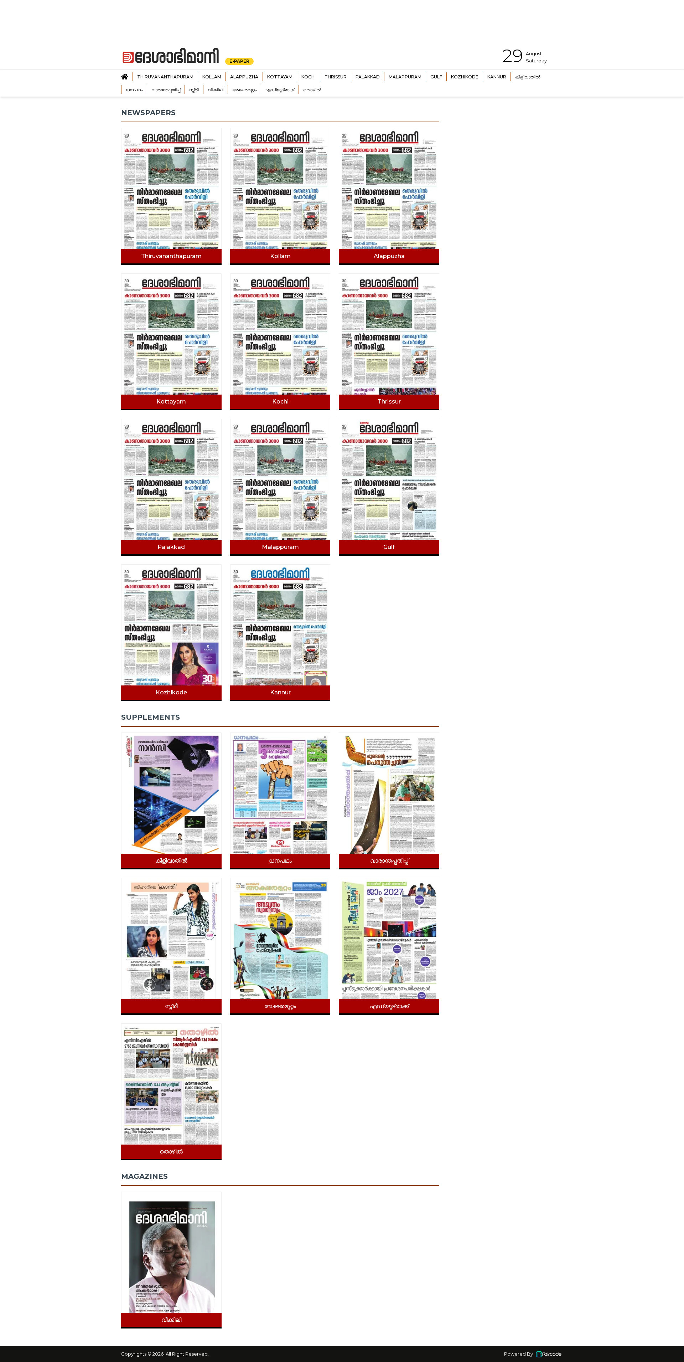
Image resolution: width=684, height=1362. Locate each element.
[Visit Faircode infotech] (548, 1354)
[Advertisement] (507, 152)
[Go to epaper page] (124, 76)
